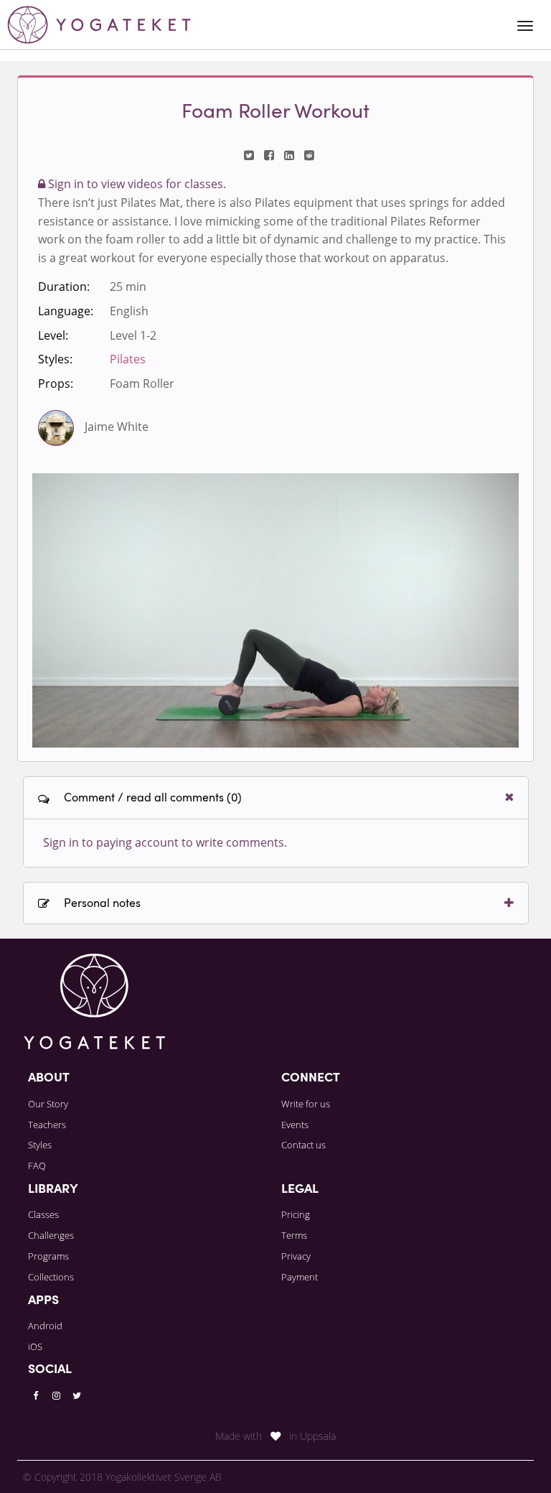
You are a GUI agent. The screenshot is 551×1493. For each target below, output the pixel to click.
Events (295, 1124)
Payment (299, 1276)
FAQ (37, 1165)
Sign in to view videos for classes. (135, 184)
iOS (35, 1346)
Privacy (296, 1256)
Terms (294, 1235)
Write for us (305, 1103)
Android (45, 1325)
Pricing (295, 1214)
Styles (40, 1144)
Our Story (48, 1103)
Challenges (51, 1235)
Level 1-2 (133, 335)
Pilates (128, 359)
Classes (43, 1214)
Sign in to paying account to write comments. (165, 842)
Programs (48, 1256)
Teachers (47, 1124)
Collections (51, 1276)
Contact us (303, 1144)
